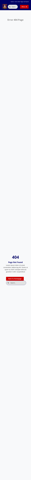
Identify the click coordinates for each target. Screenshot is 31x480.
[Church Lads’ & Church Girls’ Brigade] (4, 5)
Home (12, 1)
